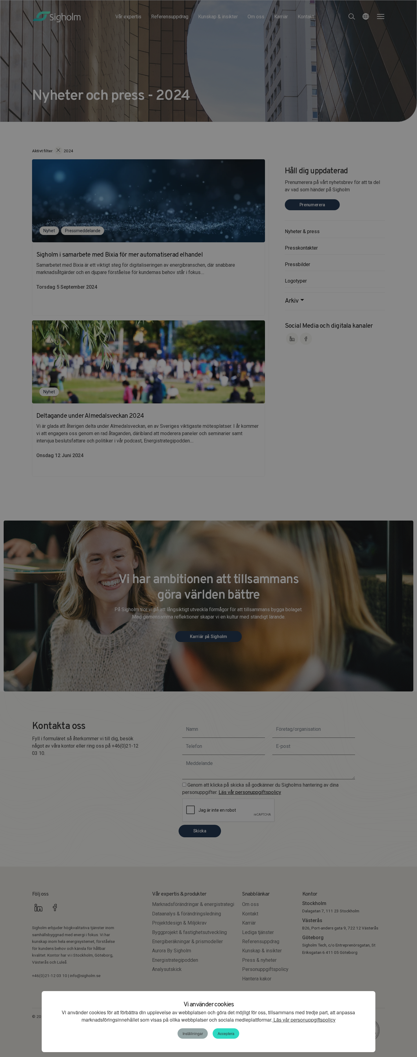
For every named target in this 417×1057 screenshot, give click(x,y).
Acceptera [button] (226, 1033)
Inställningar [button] (193, 1033)
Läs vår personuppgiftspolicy (303, 1019)
